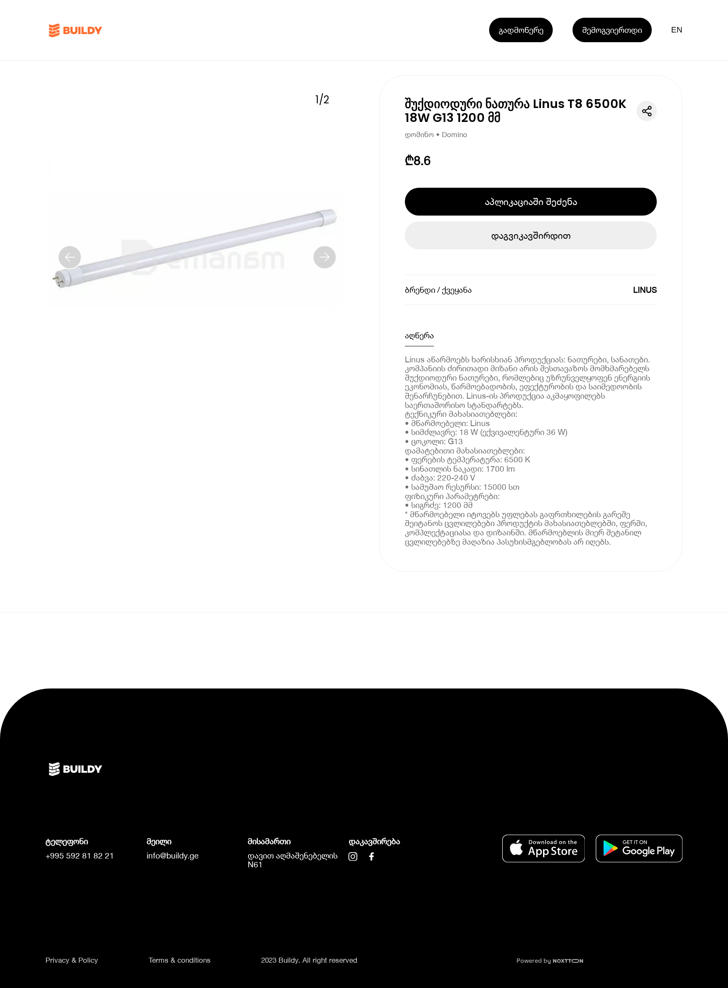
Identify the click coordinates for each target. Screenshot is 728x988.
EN (677, 29)
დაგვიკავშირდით (531, 235)
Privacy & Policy (72, 960)
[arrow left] (70, 257)
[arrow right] (325, 257)
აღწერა (419, 335)
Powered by (535, 960)
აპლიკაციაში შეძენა (531, 201)
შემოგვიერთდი (612, 30)
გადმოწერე (521, 30)
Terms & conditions (180, 960)
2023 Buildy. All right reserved (309, 960)
